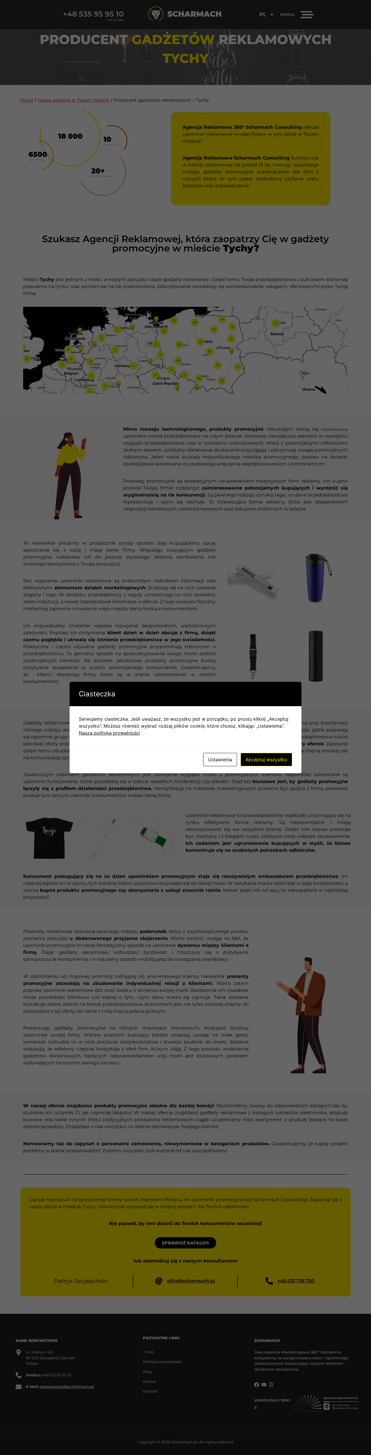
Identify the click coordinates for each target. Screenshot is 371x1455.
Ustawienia (220, 759)
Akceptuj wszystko (266, 759)
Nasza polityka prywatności (109, 733)
